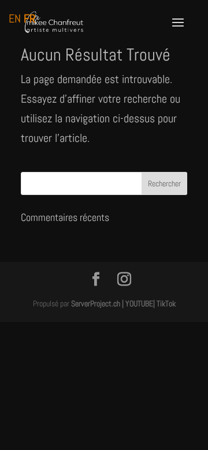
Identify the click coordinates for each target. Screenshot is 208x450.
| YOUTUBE (137, 303)
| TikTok (164, 303)
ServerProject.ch (95, 303)
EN (15, 18)
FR (29, 18)
